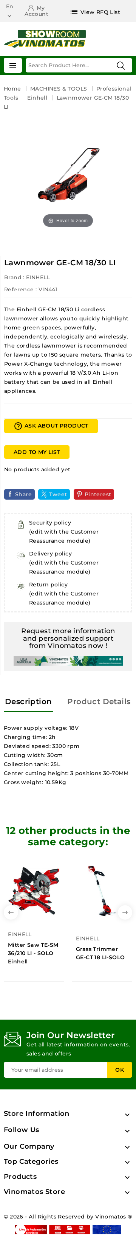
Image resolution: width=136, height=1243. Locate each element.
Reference (19, 289)
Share (23, 494)
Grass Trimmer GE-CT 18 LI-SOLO (100, 953)
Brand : (14, 277)
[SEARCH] (120, 65)
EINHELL (38, 277)
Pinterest (98, 494)
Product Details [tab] (98, 701)
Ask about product (51, 426)
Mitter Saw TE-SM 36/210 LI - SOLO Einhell (33, 953)
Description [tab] (28, 701)
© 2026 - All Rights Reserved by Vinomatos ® (68, 1216)
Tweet (58, 494)
